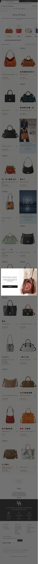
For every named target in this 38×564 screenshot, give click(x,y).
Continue (9, 286)
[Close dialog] (35, 269)
